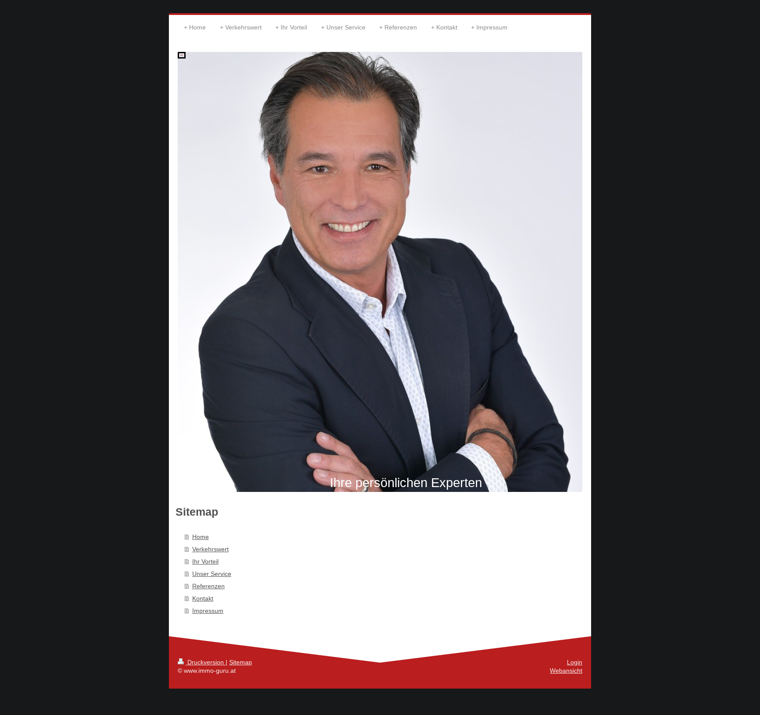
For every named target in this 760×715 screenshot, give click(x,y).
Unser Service (211, 573)
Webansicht (566, 670)
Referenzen (208, 586)
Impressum (207, 610)
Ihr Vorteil (205, 561)
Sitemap (240, 662)
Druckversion (206, 662)
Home (200, 536)
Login (574, 662)
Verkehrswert (210, 549)
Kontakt (202, 598)
